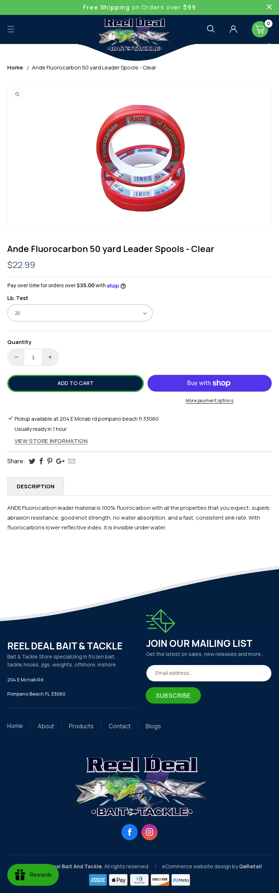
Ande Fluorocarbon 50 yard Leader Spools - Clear (94, 67)
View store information (51, 441)
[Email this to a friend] (71, 461)
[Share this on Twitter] (32, 461)
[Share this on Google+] (60, 461)
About (46, 726)
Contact (120, 726)
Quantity (19, 342)
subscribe (173, 696)
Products (81, 726)
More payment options (209, 400)
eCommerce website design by (200, 866)
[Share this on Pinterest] (49, 461)
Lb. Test (17, 298)
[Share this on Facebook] (41, 461)
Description (35, 486)
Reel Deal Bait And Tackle (69, 866)
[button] (11, 29)
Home (15, 67)
